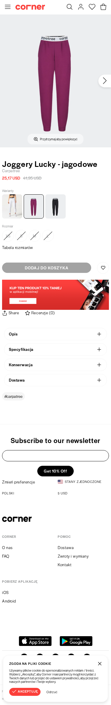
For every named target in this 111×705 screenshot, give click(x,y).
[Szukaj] (69, 7)
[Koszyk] (103, 7)
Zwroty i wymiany (73, 556)
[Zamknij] (99, 663)
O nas (7, 547)
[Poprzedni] (6, 80)
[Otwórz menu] (7, 7)
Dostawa (66, 547)
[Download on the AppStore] (35, 641)
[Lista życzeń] (92, 7)
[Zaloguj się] (80, 7)
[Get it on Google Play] (76, 641)
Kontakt (64, 564)
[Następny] (104, 80)
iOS (5, 592)
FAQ (5, 556)
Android (9, 601)
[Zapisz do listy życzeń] (103, 268)
